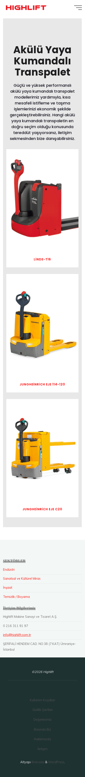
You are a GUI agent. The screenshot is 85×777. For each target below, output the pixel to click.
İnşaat (7, 588)
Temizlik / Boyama (16, 597)
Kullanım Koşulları (42, 700)
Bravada (37, 762)
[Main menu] (78, 7)
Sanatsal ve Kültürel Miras (22, 579)
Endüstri (9, 570)
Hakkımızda (42, 739)
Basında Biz (42, 729)
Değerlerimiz (43, 720)
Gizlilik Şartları (42, 710)
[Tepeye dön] (68, 760)
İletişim (42, 749)
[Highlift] (26, 8)
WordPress (56, 762)
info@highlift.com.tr (17, 635)
